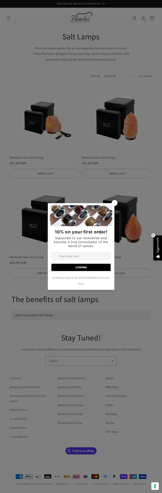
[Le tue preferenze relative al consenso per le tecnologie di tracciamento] (155, 486)
